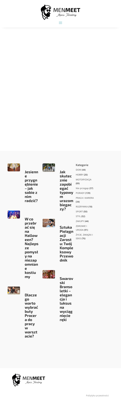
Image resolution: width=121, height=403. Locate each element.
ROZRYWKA (82, 206)
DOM (78, 169)
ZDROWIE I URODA (36, 117)
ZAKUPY (80, 221)
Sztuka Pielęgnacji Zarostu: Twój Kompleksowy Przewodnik (66, 243)
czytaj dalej (22, 134)
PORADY (80, 192)
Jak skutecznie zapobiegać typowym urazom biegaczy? (66, 190)
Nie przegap (82, 188)
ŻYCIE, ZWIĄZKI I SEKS (56, 117)
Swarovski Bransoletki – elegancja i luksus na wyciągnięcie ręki (66, 299)
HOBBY (79, 174)
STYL (78, 216)
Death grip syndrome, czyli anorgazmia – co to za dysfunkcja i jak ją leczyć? (55, 110)
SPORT (79, 211)
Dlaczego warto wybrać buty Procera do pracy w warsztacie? (31, 315)
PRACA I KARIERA (85, 197)
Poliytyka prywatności (97, 395)
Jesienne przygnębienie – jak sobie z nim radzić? (31, 186)
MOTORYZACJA (83, 179)
